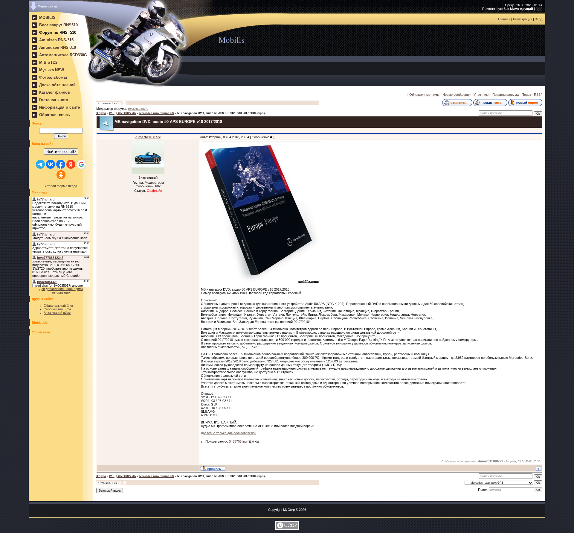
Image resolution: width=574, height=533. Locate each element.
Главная (504, 19)
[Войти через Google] (81, 164)
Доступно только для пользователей (228, 433)
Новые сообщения (456, 94)
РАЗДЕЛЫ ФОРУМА (122, 113)
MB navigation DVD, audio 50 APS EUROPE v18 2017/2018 (216, 113)
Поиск (526, 94)
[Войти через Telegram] (40, 164)
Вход (538, 19)
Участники (481, 94)
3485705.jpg (238, 441)
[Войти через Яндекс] (70, 164)
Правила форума (505, 94)
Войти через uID (61, 151)
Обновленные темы (424, 94)
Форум (101, 113)
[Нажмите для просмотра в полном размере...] (260, 283)
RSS (539, 8)
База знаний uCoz (57, 313)
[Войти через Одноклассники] (61, 174)
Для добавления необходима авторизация (61, 290)
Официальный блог (58, 305)
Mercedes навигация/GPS (156, 113)
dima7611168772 (138, 108)
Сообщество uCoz (57, 309)
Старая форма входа (61, 186)
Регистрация (522, 19)
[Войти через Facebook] (60, 164)
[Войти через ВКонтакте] (50, 164)
